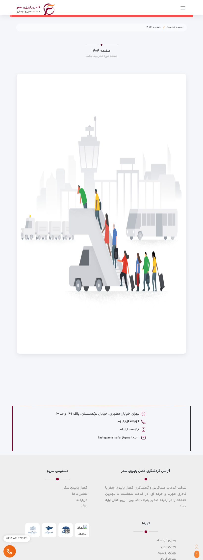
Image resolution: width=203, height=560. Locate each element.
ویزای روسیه (167, 553)
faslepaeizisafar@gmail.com (118, 437)
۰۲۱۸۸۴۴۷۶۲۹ (128, 422)
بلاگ (84, 506)
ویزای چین (168, 546)
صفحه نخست (175, 27)
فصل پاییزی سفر (75, 488)
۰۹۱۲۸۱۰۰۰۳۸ (129, 430)
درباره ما (81, 500)
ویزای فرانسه (166, 540)
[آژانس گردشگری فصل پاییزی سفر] (35, 8)
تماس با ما (79, 494)
